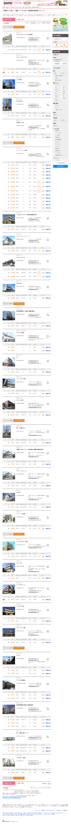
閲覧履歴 (49, 4)
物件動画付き (57, 150)
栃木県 (17, 797)
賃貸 (23, 7)
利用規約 (43, 810)
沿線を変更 (57, 63)
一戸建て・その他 (58, 109)
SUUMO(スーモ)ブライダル (13, 3)
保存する (56, 45)
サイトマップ (37, 810)
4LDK (64, 98)
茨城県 (14, 797)
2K (63, 89)
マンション (57, 105)
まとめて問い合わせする (18, 26)
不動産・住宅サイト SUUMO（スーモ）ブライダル (12, 7)
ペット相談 (57, 135)
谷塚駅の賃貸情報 (35, 7)
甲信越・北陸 (13, 815)
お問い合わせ (58, 810)
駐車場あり (57, 130)
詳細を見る (48, 49)
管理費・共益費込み (59, 75)
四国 (21, 815)
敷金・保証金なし (58, 80)
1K (55, 87)
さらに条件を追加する (61, 162)
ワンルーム (57, 84)
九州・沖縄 (27, 815)
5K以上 (56, 100)
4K (63, 96)
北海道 (4, 815)
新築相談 (31, 815)
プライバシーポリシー (51, 810)
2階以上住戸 (57, 137)
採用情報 (65, 810)
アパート (57, 107)
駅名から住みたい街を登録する (8, 796)
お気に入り (43, 4)
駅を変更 (64, 63)
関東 (8, 815)
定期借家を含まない (59, 155)
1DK (64, 87)
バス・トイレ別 (58, 132)
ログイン (62, 5)
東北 (6, 815)
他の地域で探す (27, 4)
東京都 (4, 797)
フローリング (57, 146)
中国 (23, 815)
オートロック (57, 144)
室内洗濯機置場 (58, 139)
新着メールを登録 (64, 45)
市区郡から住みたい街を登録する (20, 796)
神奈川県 (6, 797)
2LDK (64, 91)
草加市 (30, 7)
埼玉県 (26, 7)
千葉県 (12, 797)
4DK (56, 98)
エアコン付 (57, 141)
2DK (56, 91)
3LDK (56, 96)
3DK (64, 93)
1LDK (56, 89)
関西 (19, 815)
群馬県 (19, 797)
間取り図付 (57, 148)
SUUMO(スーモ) (65, 1)
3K (55, 93)
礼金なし (57, 77)
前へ (32, 787)
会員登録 (56, 5)
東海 (16, 815)
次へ (49, 787)
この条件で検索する (60, 166)
